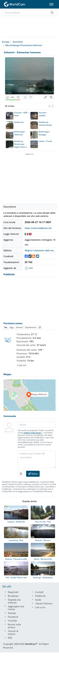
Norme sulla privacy (14, 626)
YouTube (12, 620)
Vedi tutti (22, 365)
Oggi (12, 327)
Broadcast (13, 596)
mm (30, 268)
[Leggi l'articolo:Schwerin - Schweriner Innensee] (26, 234)
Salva (34, 473)
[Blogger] (33, 256)
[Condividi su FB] (26, 256)
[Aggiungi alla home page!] (30, 97)
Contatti (39, 592)
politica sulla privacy (33, 433)
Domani (19, 327)
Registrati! (13, 592)
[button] (45, 97)
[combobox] (30, 13)
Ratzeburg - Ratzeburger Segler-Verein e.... (21, 144)
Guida (38, 599)
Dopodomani (30, 327)
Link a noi (40, 607)
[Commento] (25, 97)
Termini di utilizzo (13, 632)
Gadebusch (19, 122)
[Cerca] (52, 13)
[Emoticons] (21, 474)
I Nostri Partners (43, 603)
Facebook (13, 616)
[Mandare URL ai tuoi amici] (37, 256)
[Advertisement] (29, 27)
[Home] (14, 4)
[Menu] (51, 4)
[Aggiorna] (40, 327)
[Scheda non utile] (18, 97)
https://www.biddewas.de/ (38, 228)
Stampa (12, 613)
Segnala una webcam (14, 601)
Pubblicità (40, 596)
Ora (5, 327)
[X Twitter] (29, 256)
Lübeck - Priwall (45, 141)
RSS (10, 637)
